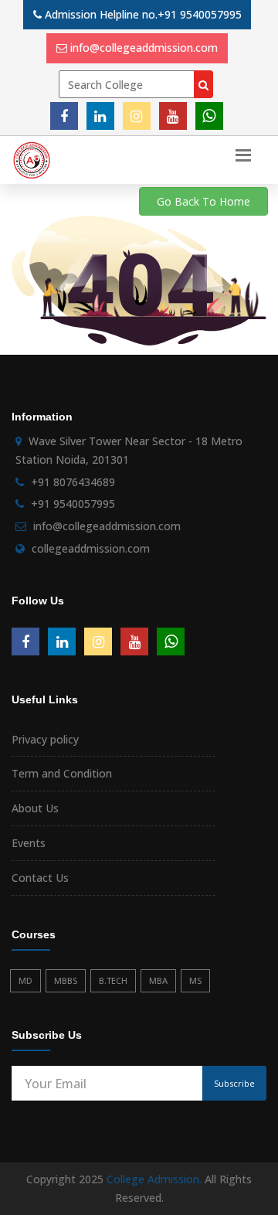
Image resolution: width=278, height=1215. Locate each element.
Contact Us (40, 877)
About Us (35, 808)
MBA (158, 980)
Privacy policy (45, 739)
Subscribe (234, 1083)
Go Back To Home (203, 201)
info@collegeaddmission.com (144, 47)
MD (25, 980)
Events (29, 843)
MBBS (65, 980)
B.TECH (113, 980)
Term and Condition (62, 773)
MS (195, 980)
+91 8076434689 (73, 482)
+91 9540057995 (200, 14)
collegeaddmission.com (91, 548)
